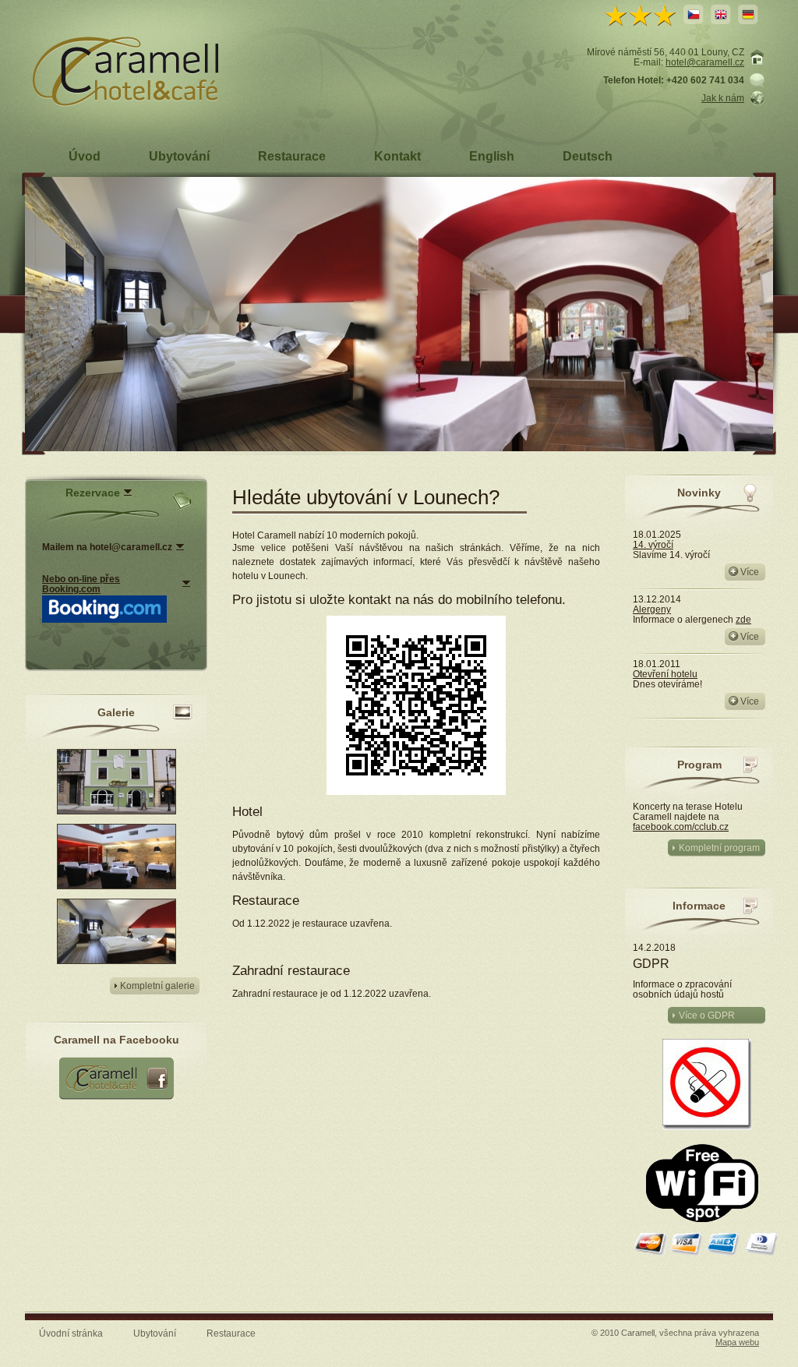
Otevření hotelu (665, 674)
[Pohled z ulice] (116, 811)
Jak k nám (722, 98)
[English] (721, 14)
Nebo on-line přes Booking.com (81, 584)
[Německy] (748, 14)
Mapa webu (737, 1342)
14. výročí (653, 544)
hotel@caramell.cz (705, 62)
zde (743, 619)
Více (749, 572)
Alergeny (652, 609)
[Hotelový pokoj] (116, 960)
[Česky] (693, 14)
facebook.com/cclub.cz (681, 826)
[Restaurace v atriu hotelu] (116, 886)
